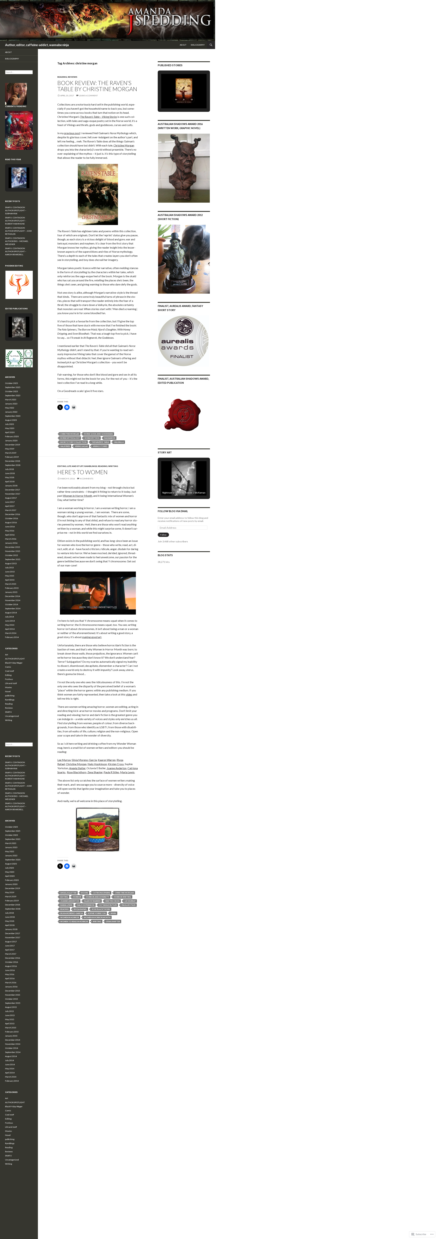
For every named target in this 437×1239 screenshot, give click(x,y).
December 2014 (12, 596)
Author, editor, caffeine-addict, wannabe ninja (37, 45)
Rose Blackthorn (76, 772)
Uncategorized (12, 716)
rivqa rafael (80, 909)
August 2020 (11, 420)
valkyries (65, 446)
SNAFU (8, 712)
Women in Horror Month (77, 495)
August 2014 (11, 612)
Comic (8, 667)
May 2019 (9, 448)
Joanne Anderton (116, 768)
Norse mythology (70, 438)
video (129, 694)
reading (64, 909)
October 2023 (11, 391)
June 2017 (10, 502)
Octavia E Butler (108, 905)
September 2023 (12, 395)
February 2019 (12, 457)
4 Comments (86, 478)
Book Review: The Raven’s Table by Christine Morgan (97, 85)
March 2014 (10, 633)
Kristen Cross (112, 901)
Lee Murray (64, 760)
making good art (91, 637)
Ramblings (90, 466)
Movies (8, 687)
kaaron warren (92, 901)
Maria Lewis (127, 772)
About (183, 45)
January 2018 (11, 485)
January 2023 (11, 403)
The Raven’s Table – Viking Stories (98, 116)
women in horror (69, 917)
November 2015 (12, 551)
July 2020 (9, 424)
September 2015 (12, 559)
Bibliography (198, 45)
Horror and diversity (97, 897)
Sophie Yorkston (97, 913)
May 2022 (9, 407)
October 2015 (11, 555)
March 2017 (10, 510)
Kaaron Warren (107, 760)
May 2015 (9, 575)
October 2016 (11, 518)
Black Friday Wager (14, 662)
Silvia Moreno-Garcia (84, 760)
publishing (9, 695)
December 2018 (12, 461)
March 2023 (10, 399)
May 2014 (9, 625)
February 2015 (12, 588)
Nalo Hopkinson (97, 764)
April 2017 (10, 506)
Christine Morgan (124, 145)
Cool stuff (9, 671)
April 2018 (10, 481)
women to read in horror (74, 921)
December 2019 (12, 444)
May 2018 (9, 477)
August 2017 (11, 498)
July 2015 (9, 567)
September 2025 (12, 387)
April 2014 (10, 629)
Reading (62, 77)
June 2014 (10, 621)
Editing (61, 466)
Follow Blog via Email (173, 511)
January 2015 (11, 592)
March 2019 (10, 453)
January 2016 (11, 543)
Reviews (72, 77)
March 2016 (10, 539)
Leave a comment (88, 95)
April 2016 (10, 534)
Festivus (9, 679)
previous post (72, 133)
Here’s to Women (82, 472)
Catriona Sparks (101, 893)
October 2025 (11, 383)
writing (97, 921)
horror (77, 897)
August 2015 (11, 563)
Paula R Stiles (111, 772)
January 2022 (11, 412)
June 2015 (10, 571)
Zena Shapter (95, 772)
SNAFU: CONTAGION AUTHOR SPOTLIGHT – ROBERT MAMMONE (15, 220)
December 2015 (12, 547)
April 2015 (10, 580)
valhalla (119, 442)
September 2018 (12, 465)
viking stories (100, 446)
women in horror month (97, 917)
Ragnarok (109, 438)
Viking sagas (81, 446)
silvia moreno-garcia (71, 913)
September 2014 (12, 608)
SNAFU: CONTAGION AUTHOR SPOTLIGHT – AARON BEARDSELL (15, 251)
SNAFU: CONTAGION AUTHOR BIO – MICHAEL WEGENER (16, 241)
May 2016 (9, 530)
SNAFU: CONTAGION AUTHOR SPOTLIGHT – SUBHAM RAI (15, 210)
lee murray (130, 901)
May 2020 (9, 428)
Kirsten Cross (116, 764)
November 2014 (12, 600)
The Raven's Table (100, 442)
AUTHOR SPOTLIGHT (15, 658)
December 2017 (12, 489)
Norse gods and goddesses (98, 434)
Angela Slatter (77, 768)
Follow (163, 534)
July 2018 (9, 469)
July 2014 (9, 616)
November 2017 (12, 493)
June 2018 (10, 473)
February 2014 (12, 637)
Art (6, 654)
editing (64, 897)
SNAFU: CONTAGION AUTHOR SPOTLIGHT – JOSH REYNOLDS (18, 231)
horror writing (122, 897)
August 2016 (11, 522)
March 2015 (10, 584)
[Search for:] (19, 72)
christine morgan (69, 434)
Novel (8, 691)
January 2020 (11, 440)
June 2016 (10, 526)
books (84, 893)
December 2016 (12, 514)
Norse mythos (92, 438)
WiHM (113, 913)
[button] (176, 99)
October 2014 (11, 604)
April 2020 (10, 432)
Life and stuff (75, 466)
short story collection (73, 442)
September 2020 (12, 416)
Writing (113, 466)
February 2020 (12, 436)
